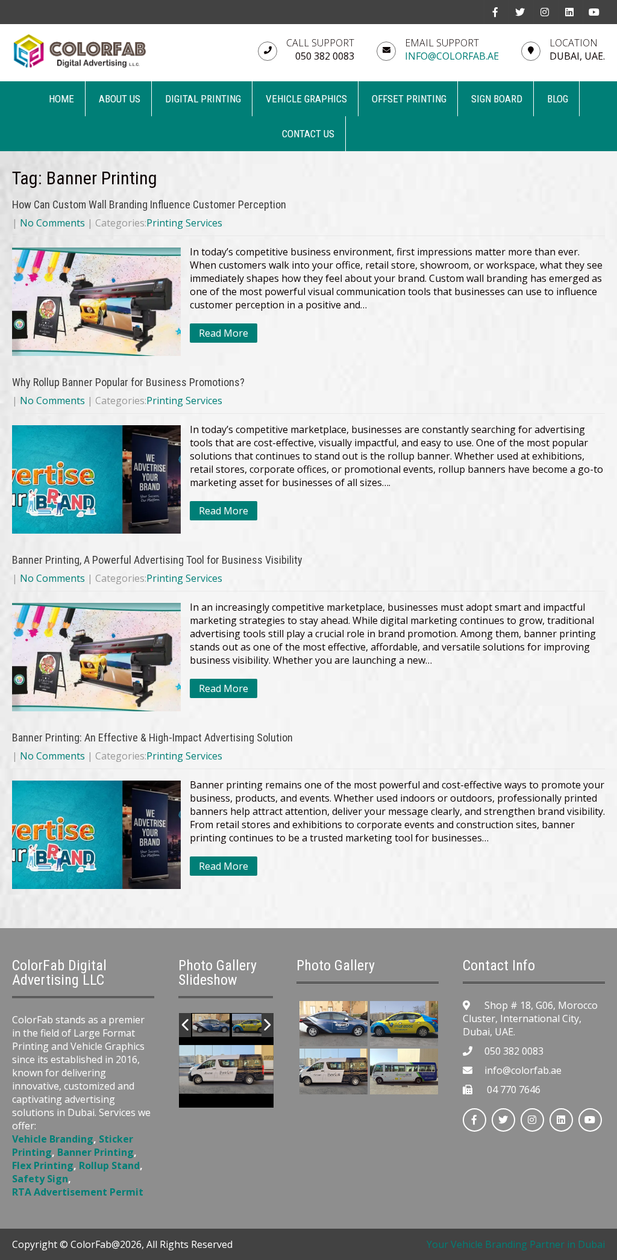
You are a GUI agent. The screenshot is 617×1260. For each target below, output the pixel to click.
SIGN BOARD (496, 99)
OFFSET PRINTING (409, 99)
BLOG (557, 99)
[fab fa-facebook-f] (495, 12)
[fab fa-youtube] (594, 12)
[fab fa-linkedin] (569, 12)
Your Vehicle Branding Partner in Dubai (516, 1244)
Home (61, 99)
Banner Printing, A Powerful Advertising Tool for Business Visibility (157, 560)
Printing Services (184, 222)
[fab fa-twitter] (520, 12)
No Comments (52, 222)
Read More (223, 333)
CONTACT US (308, 134)
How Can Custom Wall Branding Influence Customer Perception (149, 204)
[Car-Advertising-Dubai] (250, 1026)
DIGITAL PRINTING (203, 99)
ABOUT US (119, 99)
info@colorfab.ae (452, 56)
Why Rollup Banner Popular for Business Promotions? (128, 382)
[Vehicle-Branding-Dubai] (211, 1026)
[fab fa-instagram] (544, 12)
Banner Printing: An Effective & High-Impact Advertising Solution (152, 737)
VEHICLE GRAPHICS (306, 99)
